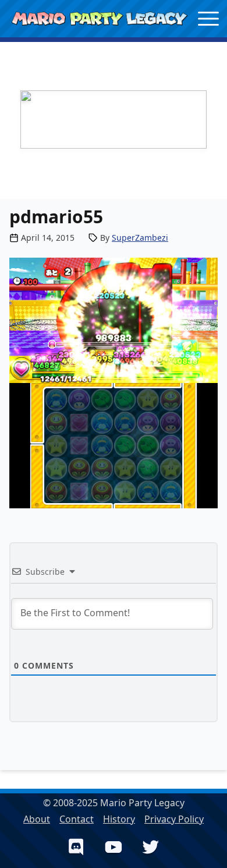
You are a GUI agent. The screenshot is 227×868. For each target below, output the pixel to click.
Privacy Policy (174, 819)
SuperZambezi (140, 237)
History (119, 819)
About (36, 819)
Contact (76, 819)
